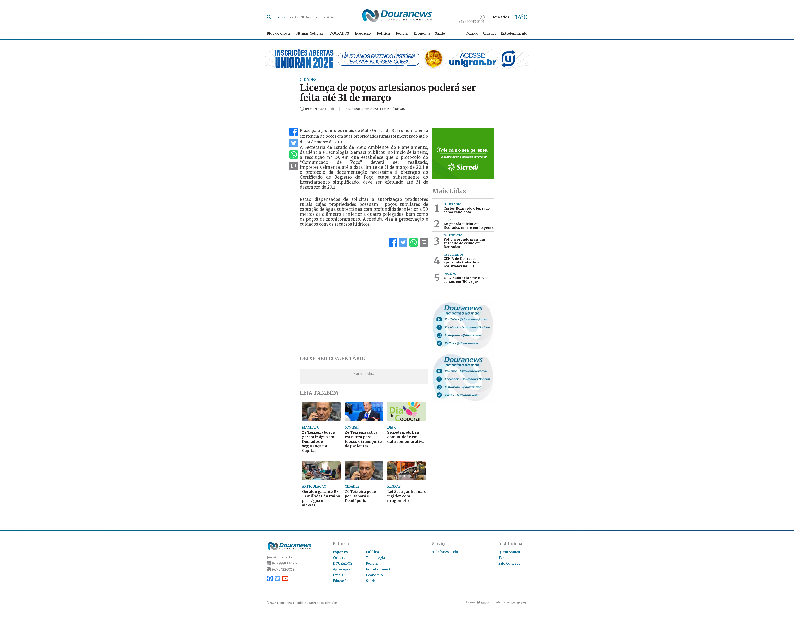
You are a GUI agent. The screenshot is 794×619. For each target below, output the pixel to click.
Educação (363, 33)
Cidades (489, 33)
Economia (422, 33)
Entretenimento (514, 33)
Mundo (472, 33)
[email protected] (281, 557)
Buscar (279, 17)
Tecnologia (375, 558)
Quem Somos (509, 552)
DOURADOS (339, 33)
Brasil (338, 575)
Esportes (340, 552)
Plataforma (501, 602)
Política (383, 33)
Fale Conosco (509, 563)
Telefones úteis (445, 552)
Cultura (339, 558)
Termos (505, 558)
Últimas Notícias (309, 33)
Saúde (440, 33)
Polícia (402, 33)
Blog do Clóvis (279, 33)
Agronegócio (343, 569)
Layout (471, 602)
